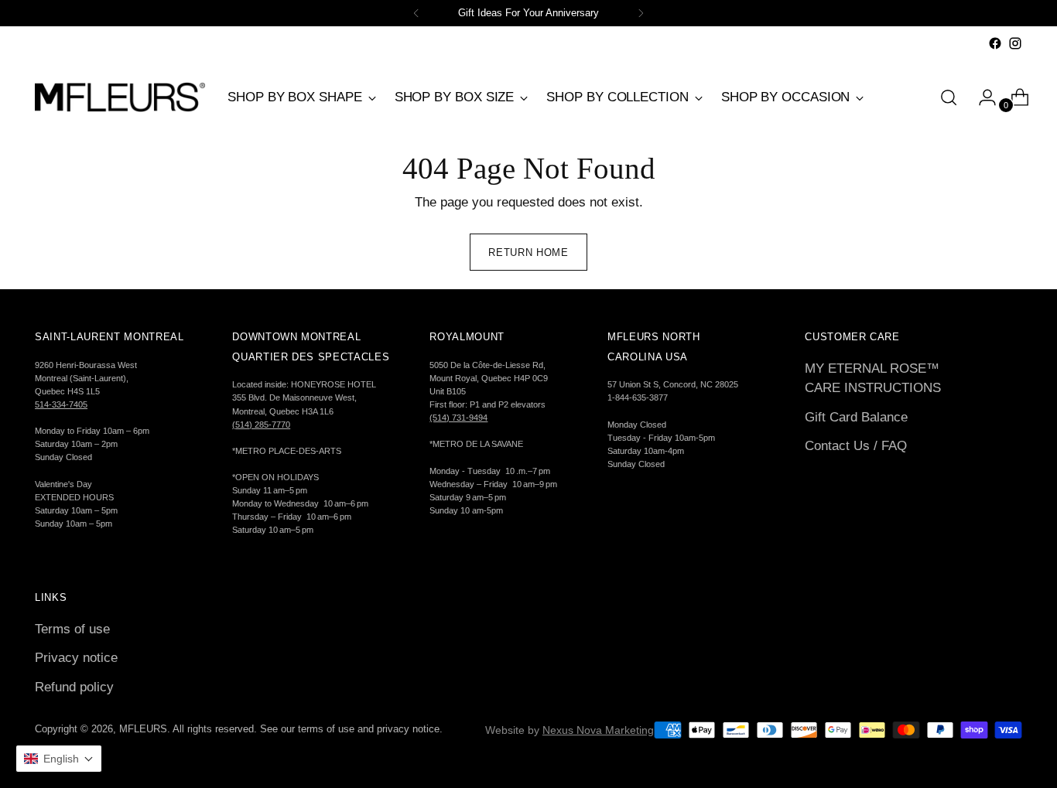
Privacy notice (76, 657)
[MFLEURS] (120, 97)
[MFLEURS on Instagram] (1015, 43)
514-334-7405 (61, 404)
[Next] (641, 13)
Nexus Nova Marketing (598, 730)
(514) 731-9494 (458, 417)
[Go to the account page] (981, 97)
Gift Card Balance (856, 417)
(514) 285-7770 (261, 424)
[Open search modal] (948, 97)
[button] (58, 758)
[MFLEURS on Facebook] (995, 43)
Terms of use (72, 629)
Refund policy (74, 687)
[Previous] (416, 13)
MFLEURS (143, 729)
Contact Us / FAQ (856, 445)
